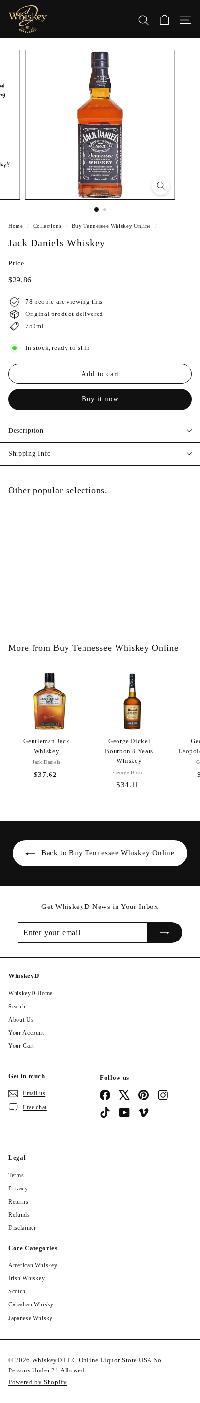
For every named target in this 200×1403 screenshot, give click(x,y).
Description (26, 430)
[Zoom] (161, 186)
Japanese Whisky (30, 1318)
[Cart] (164, 18)
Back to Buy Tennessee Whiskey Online (107, 853)
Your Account (26, 1032)
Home (15, 226)
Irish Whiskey (26, 1278)
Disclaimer (22, 1227)
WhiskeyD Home (30, 993)
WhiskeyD (72, 906)
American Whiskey (32, 1265)
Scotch (17, 1291)
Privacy (18, 1188)
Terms (16, 1175)
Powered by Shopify (37, 1382)
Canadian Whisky (31, 1304)
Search (17, 1006)
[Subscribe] (164, 932)
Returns (18, 1201)
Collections (47, 226)
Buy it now (100, 399)
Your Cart (21, 1045)
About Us (20, 1019)
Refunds (19, 1214)
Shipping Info (29, 453)
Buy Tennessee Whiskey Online (111, 226)
